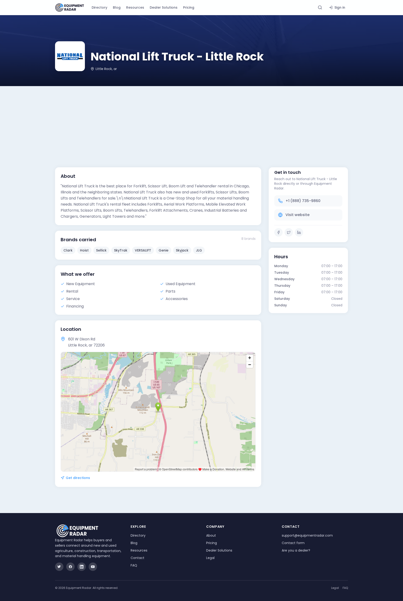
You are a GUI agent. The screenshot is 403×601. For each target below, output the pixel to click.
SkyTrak (120, 250)
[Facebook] (278, 232)
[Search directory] (320, 7)
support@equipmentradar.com (307, 535)
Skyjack (182, 250)
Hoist (84, 250)
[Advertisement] (201, 121)
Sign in (339, 7)
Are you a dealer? (296, 550)
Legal (210, 558)
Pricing (188, 7)
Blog (117, 7)
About (211, 535)
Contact (137, 558)
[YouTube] (93, 567)
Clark (68, 250)
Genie (163, 250)
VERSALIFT (143, 250)
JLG (199, 250)
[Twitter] (289, 232)
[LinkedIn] (299, 232)
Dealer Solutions (163, 7)
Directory (99, 7)
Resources (135, 7)
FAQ (134, 565)
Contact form (293, 543)
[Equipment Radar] (69, 7)
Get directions (78, 477)
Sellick (101, 250)
